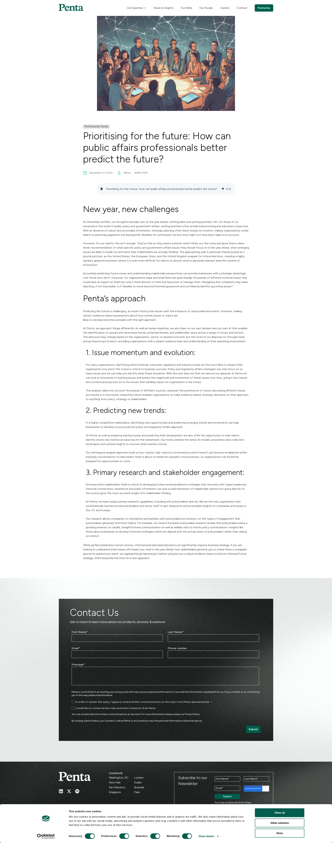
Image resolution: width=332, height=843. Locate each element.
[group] (166, 189)
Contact (242, 8)
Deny (279, 833)
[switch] (121, 836)
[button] (101, 189)
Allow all (279, 812)
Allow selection (279, 822)
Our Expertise (135, 8)
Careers (225, 8)
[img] (223, 189)
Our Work (186, 8)
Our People (206, 8)
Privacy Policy (192, 714)
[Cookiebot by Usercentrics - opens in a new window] (46, 836)
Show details (206, 836)
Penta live (264, 8)
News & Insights (163, 8)
